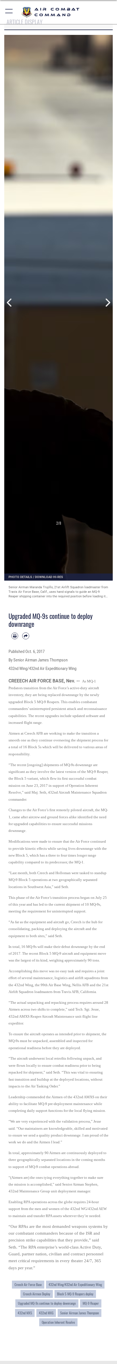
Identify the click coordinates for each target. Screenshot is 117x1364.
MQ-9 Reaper (91, 1303)
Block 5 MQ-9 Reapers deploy (75, 1293)
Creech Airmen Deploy (36, 1293)
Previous (9, 303)
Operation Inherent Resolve (58, 1322)
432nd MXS (25, 1312)
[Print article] (14, 636)
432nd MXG (46, 1312)
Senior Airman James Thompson (79, 1312)
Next (107, 303)
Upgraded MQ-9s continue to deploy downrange (47, 1303)
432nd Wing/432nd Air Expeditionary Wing (75, 1284)
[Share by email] (25, 636)
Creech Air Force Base (28, 1284)
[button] (9, 12)
